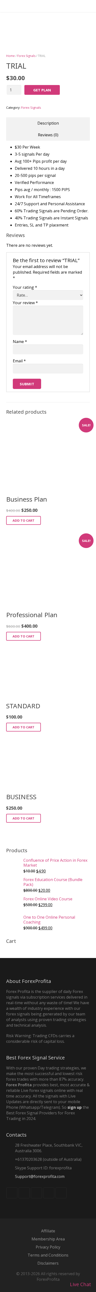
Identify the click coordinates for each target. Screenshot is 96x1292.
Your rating (25, 287)
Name (20, 341)
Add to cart (23, 520)
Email (19, 361)
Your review (25, 302)
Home (10, 56)
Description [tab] (48, 123)
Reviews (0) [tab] (48, 135)
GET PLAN (42, 89)
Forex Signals (26, 56)
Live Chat (80, 1284)
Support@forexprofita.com (39, 1176)
